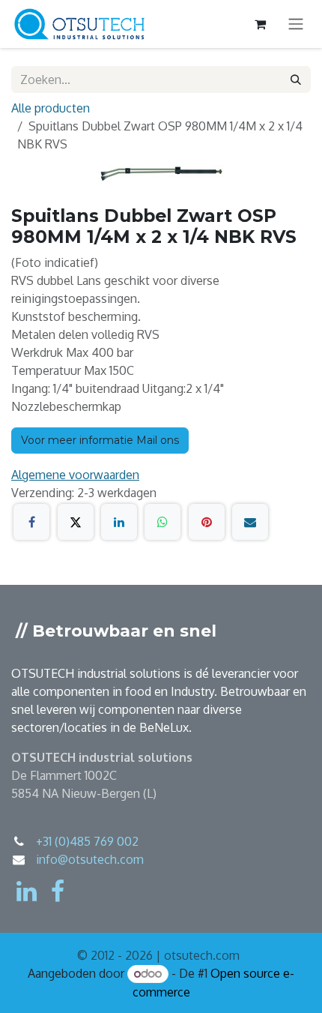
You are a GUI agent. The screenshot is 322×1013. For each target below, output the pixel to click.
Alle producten (50, 107)
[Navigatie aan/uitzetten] (296, 24)
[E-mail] (250, 522)
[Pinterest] (207, 522)
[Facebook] (31, 522)
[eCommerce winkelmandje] (260, 24)
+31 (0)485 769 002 (87, 841)
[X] (76, 522)
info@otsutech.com (90, 859)
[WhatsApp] (162, 522)
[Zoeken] (296, 79)
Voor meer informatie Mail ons (100, 440)
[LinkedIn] (119, 522)
